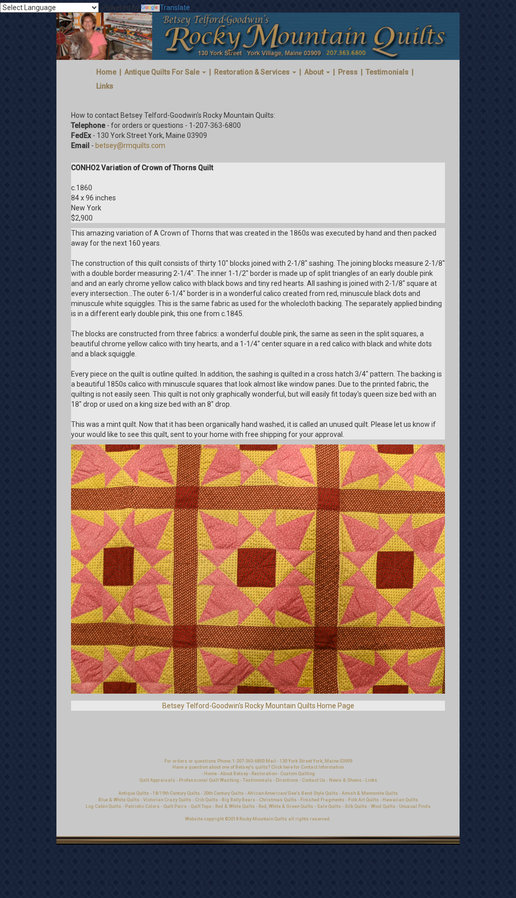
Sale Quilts (329, 806)
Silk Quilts (356, 806)
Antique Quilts (133, 793)
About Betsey (234, 773)
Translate (175, 8)
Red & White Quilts (235, 806)
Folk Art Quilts (363, 799)
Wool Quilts (383, 806)
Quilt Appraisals (157, 780)
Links (104, 86)
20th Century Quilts (224, 793)
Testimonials (387, 72)
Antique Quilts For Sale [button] (162, 72)
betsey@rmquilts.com (130, 145)
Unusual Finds (415, 806)
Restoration (264, 773)
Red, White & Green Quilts (286, 806)
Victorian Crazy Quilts (167, 799)
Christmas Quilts (278, 799)
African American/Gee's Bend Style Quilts (292, 793)
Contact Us (314, 780)
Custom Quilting (297, 773)
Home (106, 72)
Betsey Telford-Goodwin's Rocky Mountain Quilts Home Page (258, 706)
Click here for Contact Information (307, 767)
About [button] (314, 72)
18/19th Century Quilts (176, 793)
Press (348, 72)
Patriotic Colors (142, 806)
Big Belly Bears (238, 799)
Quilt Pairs (175, 806)
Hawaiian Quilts (400, 799)
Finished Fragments (322, 799)
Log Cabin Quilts (103, 806)
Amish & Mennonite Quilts (370, 793)
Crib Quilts (206, 799)
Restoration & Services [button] (252, 72)
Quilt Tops (201, 806)
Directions (287, 780)
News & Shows (345, 780)
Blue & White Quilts (119, 799)
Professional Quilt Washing (209, 780)
